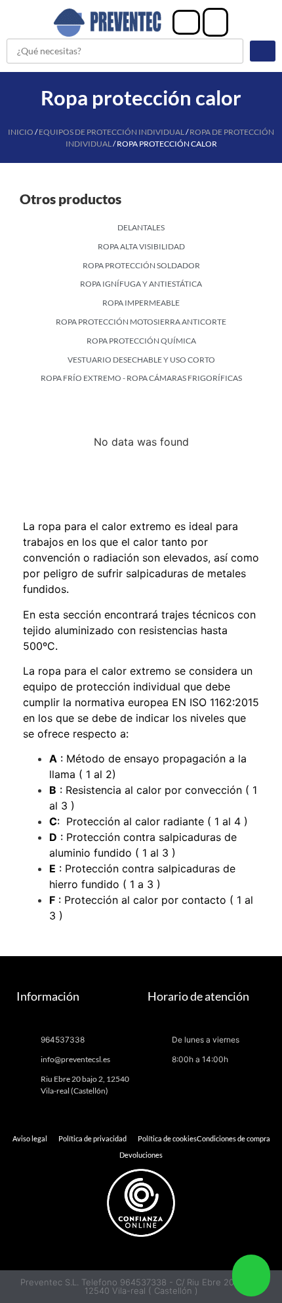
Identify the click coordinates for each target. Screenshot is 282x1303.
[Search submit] (262, 51)
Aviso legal (29, 1138)
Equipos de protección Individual (111, 132)
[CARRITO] (215, 22)
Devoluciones (141, 1155)
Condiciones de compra (233, 1138)
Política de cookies (167, 1138)
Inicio (20, 132)
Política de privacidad (92, 1138)
